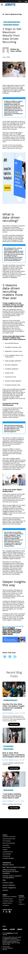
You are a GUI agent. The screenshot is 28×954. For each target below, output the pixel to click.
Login (26, 1)
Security (4, 949)
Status (19, 1)
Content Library (7, 883)
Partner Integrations (9, 888)
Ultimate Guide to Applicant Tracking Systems (12, 876)
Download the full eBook (12, 626)
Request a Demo (8, 865)
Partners (5, 890)
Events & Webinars (8, 885)
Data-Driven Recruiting (12, 22)
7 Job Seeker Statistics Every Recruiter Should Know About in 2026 (11, 796)
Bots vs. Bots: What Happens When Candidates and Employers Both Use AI (13, 755)
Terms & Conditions (7, 948)
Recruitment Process (11, 25)
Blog (3, 880)
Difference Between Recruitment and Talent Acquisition (10, 871)
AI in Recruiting (8, 746)
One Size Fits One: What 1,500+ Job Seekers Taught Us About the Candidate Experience (13, 707)
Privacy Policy (6, 946)
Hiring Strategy (8, 749)
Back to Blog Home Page (13, 14)
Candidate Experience (10, 700)
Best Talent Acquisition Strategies (13, 867)
